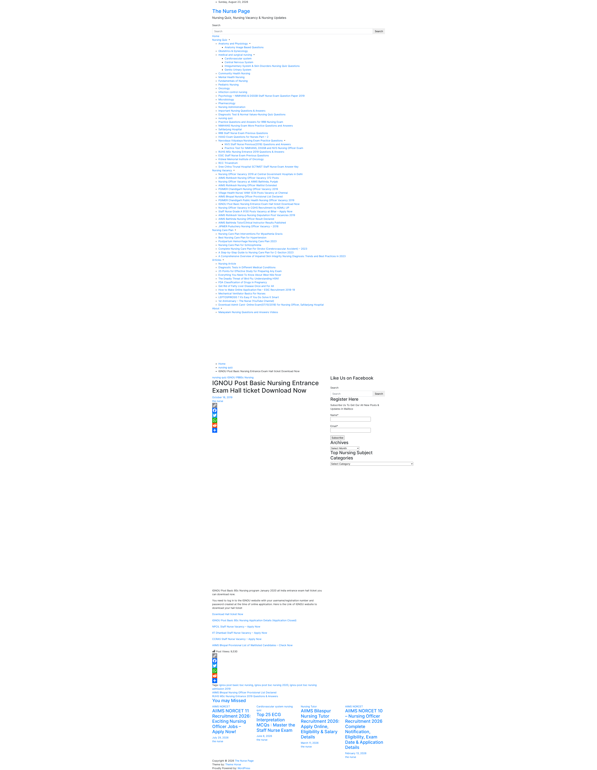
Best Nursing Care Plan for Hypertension (242, 237)
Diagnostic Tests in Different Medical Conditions (246, 267)
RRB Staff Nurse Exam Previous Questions (243, 133)
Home (215, 36)
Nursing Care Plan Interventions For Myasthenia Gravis (250, 233)
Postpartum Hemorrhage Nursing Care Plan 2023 (247, 241)
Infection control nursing (232, 92)
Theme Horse (233, 764)
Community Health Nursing (234, 73)
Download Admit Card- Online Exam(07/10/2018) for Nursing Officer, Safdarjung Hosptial (271, 304)
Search (216, 25)
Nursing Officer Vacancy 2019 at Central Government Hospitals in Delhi (260, 174)
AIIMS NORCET (221, 706)
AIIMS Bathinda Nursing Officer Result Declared (246, 218)
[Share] (269, 430)
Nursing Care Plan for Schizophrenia (239, 245)
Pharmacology (226, 103)
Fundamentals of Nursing (233, 80)
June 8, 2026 (264, 736)
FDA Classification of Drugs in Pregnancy (242, 282)
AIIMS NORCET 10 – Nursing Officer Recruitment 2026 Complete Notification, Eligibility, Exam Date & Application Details (364, 729)
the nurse (217, 401)
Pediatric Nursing (228, 84)
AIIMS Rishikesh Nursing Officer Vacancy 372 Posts (248, 177)
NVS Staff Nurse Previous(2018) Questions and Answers (258, 144)
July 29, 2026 (220, 737)
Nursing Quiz (219, 39)
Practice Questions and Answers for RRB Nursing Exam (250, 121)
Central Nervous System (239, 62)
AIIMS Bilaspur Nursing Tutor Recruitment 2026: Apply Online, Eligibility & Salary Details (320, 724)
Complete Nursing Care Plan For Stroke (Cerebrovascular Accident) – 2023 (262, 248)
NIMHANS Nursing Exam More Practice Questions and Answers (255, 125)
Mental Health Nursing (231, 77)
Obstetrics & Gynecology (233, 51)
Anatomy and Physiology (233, 43)
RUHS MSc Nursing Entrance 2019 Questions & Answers (251, 151)
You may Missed (229, 700)
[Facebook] (269, 410)
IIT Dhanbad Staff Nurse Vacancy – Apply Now (239, 632)
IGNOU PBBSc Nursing (240, 377)
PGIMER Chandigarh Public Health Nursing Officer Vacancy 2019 (256, 200)
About (215, 308)
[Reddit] (269, 425)
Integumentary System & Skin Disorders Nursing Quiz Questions (262, 65)
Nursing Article (227, 263)
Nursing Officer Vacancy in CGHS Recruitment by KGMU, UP (253, 207)
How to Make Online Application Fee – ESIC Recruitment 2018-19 (256, 289)
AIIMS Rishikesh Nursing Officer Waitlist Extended (247, 185)
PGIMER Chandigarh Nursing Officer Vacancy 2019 (248, 189)
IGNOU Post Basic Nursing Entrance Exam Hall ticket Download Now (259, 203)
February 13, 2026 (355, 753)
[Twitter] (269, 415)
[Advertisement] (298, 337)
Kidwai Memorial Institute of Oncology (241, 159)
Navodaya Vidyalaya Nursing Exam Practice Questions (250, 140)
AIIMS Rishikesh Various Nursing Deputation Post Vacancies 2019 (256, 215)
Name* (334, 415)
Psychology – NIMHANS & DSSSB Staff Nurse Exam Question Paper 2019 (261, 95)
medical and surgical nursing (235, 54)
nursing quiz (225, 118)
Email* (334, 426)
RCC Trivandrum (228, 162)
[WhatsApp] (269, 420)
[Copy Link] (269, 405)
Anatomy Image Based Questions (244, 47)
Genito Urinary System (238, 69)
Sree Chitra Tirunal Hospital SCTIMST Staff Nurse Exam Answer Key (258, 166)
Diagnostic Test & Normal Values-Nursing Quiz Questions (251, 114)
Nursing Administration (231, 106)
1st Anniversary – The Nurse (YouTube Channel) (246, 300)
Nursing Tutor (309, 706)
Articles (216, 259)
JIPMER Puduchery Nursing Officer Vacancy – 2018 (248, 226)
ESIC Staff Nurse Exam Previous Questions (243, 155)
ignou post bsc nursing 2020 (271, 685)
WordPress (244, 768)
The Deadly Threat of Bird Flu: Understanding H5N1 (248, 278)
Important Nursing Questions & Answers (241, 110)
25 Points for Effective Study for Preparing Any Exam (250, 271)
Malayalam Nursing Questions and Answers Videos (248, 312)
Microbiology (226, 99)
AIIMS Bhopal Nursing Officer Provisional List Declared (250, 196)
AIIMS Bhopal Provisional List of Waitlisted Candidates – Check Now (252, 645)
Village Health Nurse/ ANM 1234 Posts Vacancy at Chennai (253, 192)
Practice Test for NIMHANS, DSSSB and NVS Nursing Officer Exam (264, 148)
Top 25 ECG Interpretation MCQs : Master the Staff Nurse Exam (276, 722)
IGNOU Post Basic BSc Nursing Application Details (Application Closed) (254, 620)
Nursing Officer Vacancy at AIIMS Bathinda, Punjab (248, 181)
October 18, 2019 (222, 397)
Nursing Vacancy (222, 170)
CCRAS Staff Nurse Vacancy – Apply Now (236, 639)
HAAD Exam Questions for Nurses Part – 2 (243, 136)
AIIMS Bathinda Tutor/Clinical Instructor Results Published (252, 222)
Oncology (224, 88)
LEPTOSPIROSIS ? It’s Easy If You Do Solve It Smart (248, 297)
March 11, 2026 (310, 742)
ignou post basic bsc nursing (236, 685)
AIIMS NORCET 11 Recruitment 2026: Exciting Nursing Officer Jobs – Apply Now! (231, 721)
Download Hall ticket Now (227, 614)
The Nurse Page (231, 11)
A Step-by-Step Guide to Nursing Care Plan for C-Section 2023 (256, 252)
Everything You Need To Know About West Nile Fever (249, 274)
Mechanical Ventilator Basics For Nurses (241, 293)
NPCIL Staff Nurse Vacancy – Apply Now (236, 626)
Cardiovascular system (238, 58)
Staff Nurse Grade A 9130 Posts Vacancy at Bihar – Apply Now (255, 211)
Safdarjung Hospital (230, 129)
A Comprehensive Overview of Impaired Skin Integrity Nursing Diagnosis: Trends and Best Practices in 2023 (282, 256)
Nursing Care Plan (222, 230)
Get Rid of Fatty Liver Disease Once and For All (246, 286)
